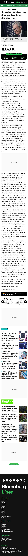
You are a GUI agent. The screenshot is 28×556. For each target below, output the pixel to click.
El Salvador (3, 515)
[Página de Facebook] (4, 480)
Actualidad (3, 526)
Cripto (2, 527)
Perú (2, 508)
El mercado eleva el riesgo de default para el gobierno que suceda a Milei (9, 346)
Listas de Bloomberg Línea (7, 531)
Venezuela (3, 506)
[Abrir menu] (2, 2)
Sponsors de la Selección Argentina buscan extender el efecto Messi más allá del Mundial (9, 375)
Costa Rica (3, 513)
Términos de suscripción (6, 539)
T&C (2, 542)
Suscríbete (3, 537)
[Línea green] (14, 401)
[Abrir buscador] (22, 2)
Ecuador (3, 510)
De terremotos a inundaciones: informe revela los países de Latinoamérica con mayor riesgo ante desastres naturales (9, 429)
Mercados (3, 524)
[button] (3, 49)
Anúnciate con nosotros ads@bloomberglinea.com (12, 550)
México (3, 502)
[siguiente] (25, 301)
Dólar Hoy (3, 525)
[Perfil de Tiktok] (21, 480)
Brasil (2, 501)
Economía (3, 522)
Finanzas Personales (5, 529)
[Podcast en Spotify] (24, 480)
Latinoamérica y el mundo (6, 499)
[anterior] (2, 301)
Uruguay (3, 512)
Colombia (3, 505)
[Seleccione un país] (4, 2)
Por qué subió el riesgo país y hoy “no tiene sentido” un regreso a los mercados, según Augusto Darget (10, 365)
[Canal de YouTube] (10, 480)
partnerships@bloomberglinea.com (8, 548)
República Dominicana (6, 516)
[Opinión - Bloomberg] (14, 9)
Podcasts (3, 530)
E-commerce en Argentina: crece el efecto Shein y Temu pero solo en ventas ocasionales (10, 355)
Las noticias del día (14, 464)
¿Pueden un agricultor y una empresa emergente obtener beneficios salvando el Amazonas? (9, 409)
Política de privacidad (5, 538)
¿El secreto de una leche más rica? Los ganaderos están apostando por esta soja (9, 438)
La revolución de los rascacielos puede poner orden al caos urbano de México (8, 301)
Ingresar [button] (25, 2)
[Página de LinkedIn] (17, 480)
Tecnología (3, 540)
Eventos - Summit (5, 547)
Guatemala (3, 517)
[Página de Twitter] (7, 480)
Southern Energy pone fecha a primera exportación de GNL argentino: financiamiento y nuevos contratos (10, 337)
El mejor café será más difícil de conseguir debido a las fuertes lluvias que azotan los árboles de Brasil (9, 418)
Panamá (3, 511)
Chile (2, 507)
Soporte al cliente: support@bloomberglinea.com (11, 551)
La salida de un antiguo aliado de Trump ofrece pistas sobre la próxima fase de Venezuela (19, 302)
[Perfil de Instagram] (14, 480)
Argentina (3, 503)
